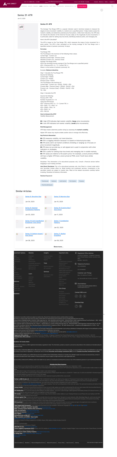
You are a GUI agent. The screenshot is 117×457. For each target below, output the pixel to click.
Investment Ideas (48, 256)
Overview (31, 256)
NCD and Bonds (17, 269)
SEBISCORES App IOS (64, 272)
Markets (30, 6)
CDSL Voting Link (36, 433)
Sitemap (77, 442)
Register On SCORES (19, 418)
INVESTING (45, 6)
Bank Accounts (69, 442)
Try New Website (82, 6)
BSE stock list (32, 269)
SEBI (60, 259)
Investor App (16, 288)
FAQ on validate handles (19, 435)
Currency (15, 272)
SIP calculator (47, 268)
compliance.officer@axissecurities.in (31, 384)
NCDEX (85, 405)
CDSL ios (61, 281)
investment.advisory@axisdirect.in (49, 333)
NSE (60, 256)
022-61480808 (81, 269)
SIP (14, 263)
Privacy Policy (61, 442)
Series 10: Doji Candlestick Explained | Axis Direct (34, 221)
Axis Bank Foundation (64, 293)
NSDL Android (62, 283)
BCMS (60, 277)
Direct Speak (32, 284)
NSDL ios (61, 285)
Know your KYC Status (65, 267)
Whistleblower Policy (64, 268)
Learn (40, 6)
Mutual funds (16, 259)
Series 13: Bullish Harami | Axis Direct (34, 234)
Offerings (24, 6)
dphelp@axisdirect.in (72, 331)
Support (112, 1)
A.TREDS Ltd (62, 302)
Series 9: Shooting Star (33, 196)
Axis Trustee (62, 299)
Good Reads (32, 286)
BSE (60, 258)
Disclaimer (27, 442)
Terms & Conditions (19, 442)
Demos (30, 280)
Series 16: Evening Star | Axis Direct (62, 208)
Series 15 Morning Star (62, 196)
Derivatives (16, 258)
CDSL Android (62, 279)
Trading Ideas (47, 258)
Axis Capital (62, 297)
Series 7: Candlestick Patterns (61, 221)
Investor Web (16, 290)
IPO (75, 6)
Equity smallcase (17, 278)
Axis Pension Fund (63, 304)
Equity (15, 256)
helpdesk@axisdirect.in (83, 287)
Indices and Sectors (34, 265)
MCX (80, 405)
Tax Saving (16, 274)
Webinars (31, 282)
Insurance (16, 293)
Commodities (60, 6)
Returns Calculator (48, 266)
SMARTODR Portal (31, 418)
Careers (96, 1)
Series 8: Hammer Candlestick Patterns (32, 208)
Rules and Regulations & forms (38, 442)
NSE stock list (32, 267)
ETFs (14, 270)
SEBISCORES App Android (65, 270)
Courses (31, 279)
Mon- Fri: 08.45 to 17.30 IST (85, 275)
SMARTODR (62, 265)
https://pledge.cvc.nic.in (55, 428)
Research (35, 6)
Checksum (17, 436)
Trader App (16, 284)
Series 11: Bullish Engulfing (60, 234)
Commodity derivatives (34, 263)
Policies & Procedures (51, 442)
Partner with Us (69, 6)
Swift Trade (52, 6)
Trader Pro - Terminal (18, 286)
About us (101, 1)
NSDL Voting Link (27, 433)
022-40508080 (82, 266)
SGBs (14, 267)
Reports (46, 259)
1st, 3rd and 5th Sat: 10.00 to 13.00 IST (88, 278)
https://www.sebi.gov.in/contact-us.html (41, 327)
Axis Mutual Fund (63, 300)
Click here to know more (44, 407)
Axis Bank (61, 291)
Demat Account (17, 276)
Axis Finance (62, 295)
